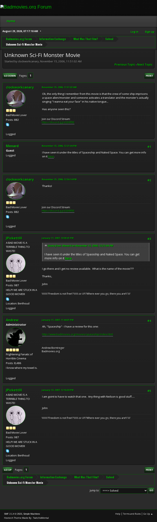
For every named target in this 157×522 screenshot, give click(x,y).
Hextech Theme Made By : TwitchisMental (26, 517)
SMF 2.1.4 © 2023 (13, 514)
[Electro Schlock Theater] (7, 129)
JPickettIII (14, 238)
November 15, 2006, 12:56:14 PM (59, 179)
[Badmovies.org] (7, 373)
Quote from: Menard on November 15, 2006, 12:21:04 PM (80, 245)
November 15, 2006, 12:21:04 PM (59, 145)
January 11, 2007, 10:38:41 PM (58, 237)
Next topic (145, 64)
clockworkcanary (20, 87)
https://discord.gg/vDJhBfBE (58, 122)
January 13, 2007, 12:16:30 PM (58, 389)
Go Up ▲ (148, 513)
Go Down (10, 75)
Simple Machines (31, 514)
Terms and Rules (132, 513)
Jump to (94, 490)
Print (149, 75)
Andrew (12, 320)
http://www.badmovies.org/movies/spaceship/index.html (77, 334)
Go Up (7, 469)
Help (117, 513)
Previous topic (124, 64)
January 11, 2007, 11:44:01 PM (58, 319)
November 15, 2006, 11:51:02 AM (59, 87)
